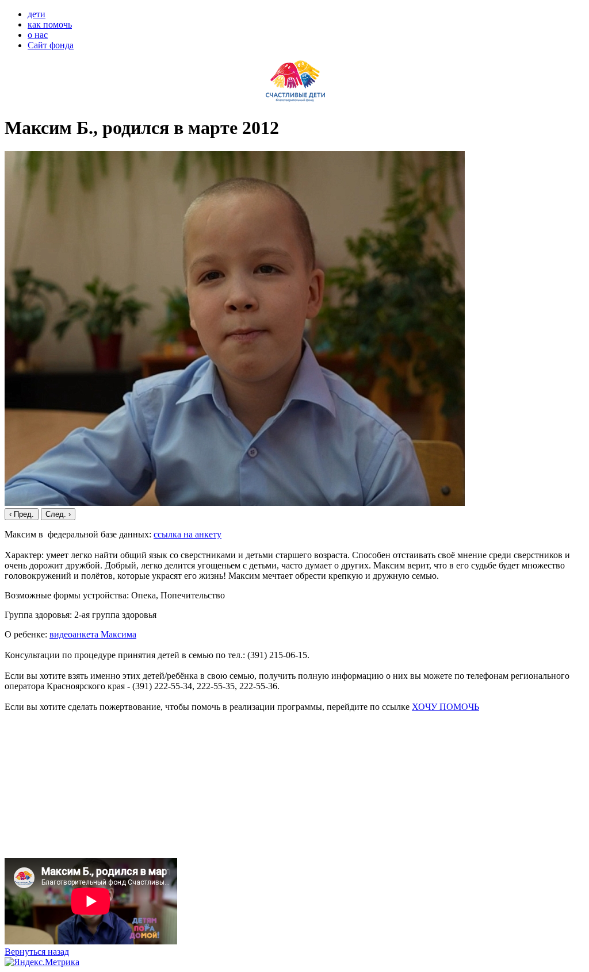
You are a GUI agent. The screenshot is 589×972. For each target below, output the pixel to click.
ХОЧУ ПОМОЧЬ (445, 707)
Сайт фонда (51, 45)
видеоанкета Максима (92, 634)
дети (36, 14)
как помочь (50, 24)
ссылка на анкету (187, 534)
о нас (38, 35)
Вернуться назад (37, 951)
